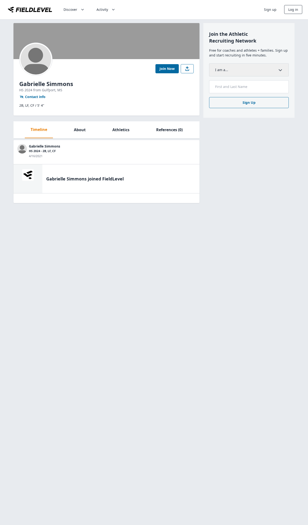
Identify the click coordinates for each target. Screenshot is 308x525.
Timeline (39, 129)
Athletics (120, 129)
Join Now (167, 68)
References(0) (169, 129)
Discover (70, 9)
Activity (102, 9)
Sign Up (249, 102)
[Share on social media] (187, 68)
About (80, 129)
